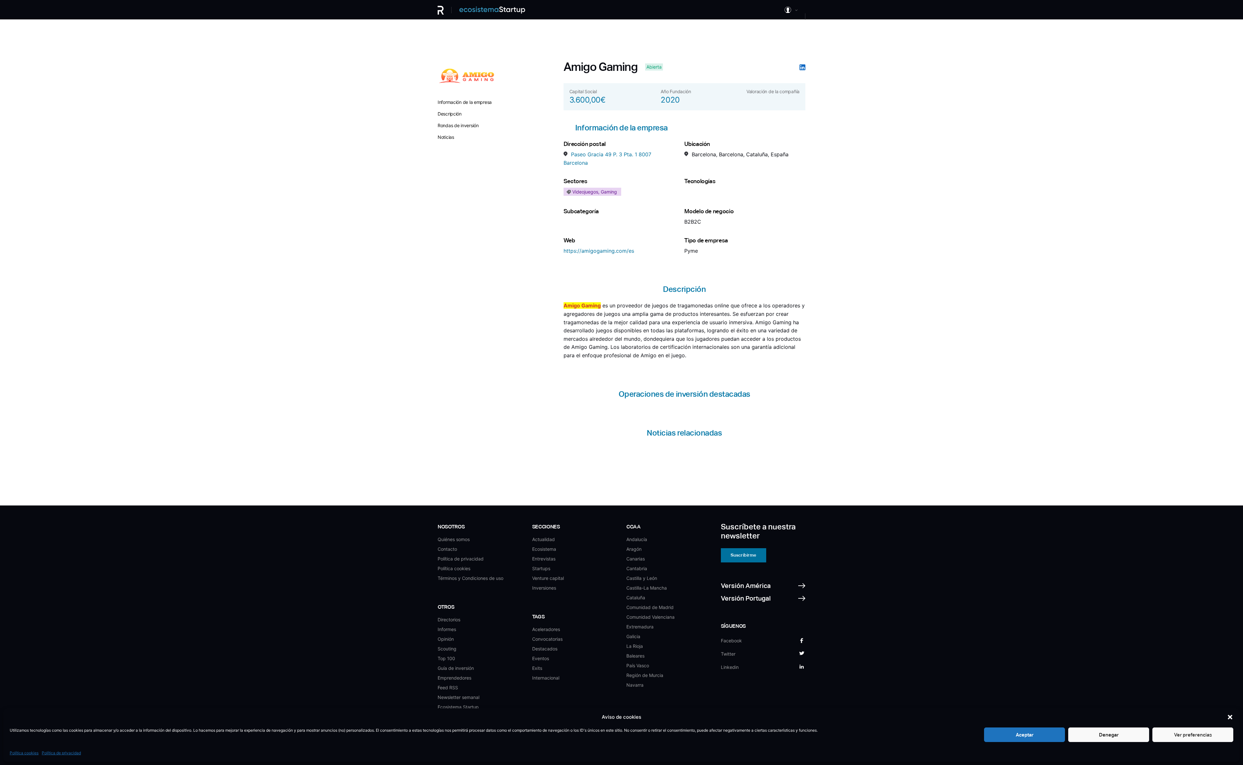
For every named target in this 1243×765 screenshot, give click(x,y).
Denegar (1109, 734)
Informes (447, 629)
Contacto (447, 549)
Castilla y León (641, 578)
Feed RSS (448, 687)
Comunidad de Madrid (650, 607)
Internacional (545, 678)
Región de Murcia (644, 675)
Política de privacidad (61, 752)
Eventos (540, 658)
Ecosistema (544, 549)
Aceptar (1025, 734)
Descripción (450, 113)
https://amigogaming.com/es (599, 251)
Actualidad (543, 539)
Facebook (731, 640)
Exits (537, 668)
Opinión (446, 639)
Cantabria (636, 568)
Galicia (633, 636)
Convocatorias (547, 639)
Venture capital (548, 578)
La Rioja (634, 646)
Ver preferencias (1193, 734)
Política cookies (24, 752)
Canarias (635, 558)
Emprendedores (454, 678)
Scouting (447, 648)
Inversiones (544, 588)
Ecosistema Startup (458, 707)
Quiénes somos (454, 539)
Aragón (634, 549)
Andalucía (636, 539)
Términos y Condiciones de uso (470, 578)
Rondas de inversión (458, 125)
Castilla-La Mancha (646, 588)
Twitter (728, 654)
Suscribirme (743, 555)
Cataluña (635, 597)
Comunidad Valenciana (650, 617)
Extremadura (640, 626)
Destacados (544, 648)
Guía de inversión (456, 668)
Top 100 (446, 658)
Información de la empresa (465, 102)
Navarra (635, 685)
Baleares (635, 656)
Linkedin (730, 667)
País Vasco (637, 665)
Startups (541, 568)
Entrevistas (543, 558)
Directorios (449, 619)
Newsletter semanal (458, 697)
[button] (1230, 717)
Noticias (446, 137)
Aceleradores (546, 629)
